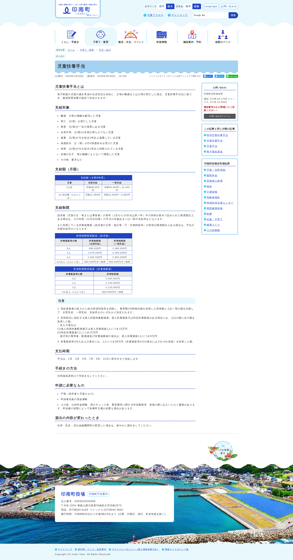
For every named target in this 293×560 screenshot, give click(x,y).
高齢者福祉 (213, 197)
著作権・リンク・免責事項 (92, 549)
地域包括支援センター (220, 203)
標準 (162, 6)
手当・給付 (105, 50)
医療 (209, 214)
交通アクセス (155, 15)
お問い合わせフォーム (219, 116)
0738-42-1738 (218, 99)
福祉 (209, 186)
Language (210, 6)
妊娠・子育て (215, 219)
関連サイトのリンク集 (177, 549)
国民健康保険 (215, 208)
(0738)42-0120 (78, 509)
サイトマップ (180, 15)
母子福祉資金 (215, 151)
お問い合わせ (229, 6)
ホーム (71, 50)
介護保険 (212, 192)
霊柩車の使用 (215, 181)
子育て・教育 (87, 50)
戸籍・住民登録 (216, 170)
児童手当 (212, 146)
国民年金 (212, 175)
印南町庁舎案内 (98, 494)
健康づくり (213, 225)
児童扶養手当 (215, 140)
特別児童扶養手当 (217, 135)
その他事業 (213, 230)
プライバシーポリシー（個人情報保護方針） (135, 549)
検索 (233, 15)
